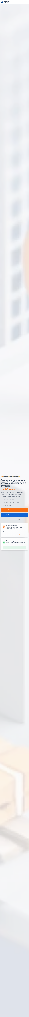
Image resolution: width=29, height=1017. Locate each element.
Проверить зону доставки (15, 515)
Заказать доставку (15, 510)
